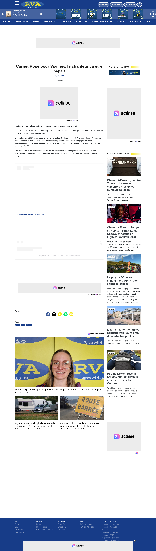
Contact (18, 524)
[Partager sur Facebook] (47, 315)
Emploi (150, 22)
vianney (29, 325)
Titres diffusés (21, 529)
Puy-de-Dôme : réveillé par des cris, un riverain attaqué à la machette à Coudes (122, 378)
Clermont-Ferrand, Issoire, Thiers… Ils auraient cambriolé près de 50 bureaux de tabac (124, 185)
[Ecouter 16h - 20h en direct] (124, 72)
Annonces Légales (102, 22)
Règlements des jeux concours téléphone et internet (110, 540)
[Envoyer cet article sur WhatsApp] (65, 315)
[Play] (3, 14)
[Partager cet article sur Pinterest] (59, 315)
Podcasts (66, 22)
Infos (36, 22)
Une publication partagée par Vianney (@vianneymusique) (59, 256)
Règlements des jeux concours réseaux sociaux (110, 527)
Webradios (50, 22)
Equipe (18, 527)
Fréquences (20, 532)
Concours (81, 22)
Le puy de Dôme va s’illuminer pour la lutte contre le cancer (122, 280)
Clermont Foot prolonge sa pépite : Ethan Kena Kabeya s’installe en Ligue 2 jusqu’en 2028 (123, 232)
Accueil (7, 22)
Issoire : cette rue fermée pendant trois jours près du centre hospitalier (123, 333)
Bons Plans (22, 22)
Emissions (62, 527)
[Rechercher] (139, 4)
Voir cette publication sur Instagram (30, 214)
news (23, 325)
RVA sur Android (87, 527)
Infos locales (41, 527)
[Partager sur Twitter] (53, 315)
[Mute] (41, 14)
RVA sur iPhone (86, 524)
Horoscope (135, 22)
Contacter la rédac (44, 529)
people (17, 325)
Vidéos (120, 22)
